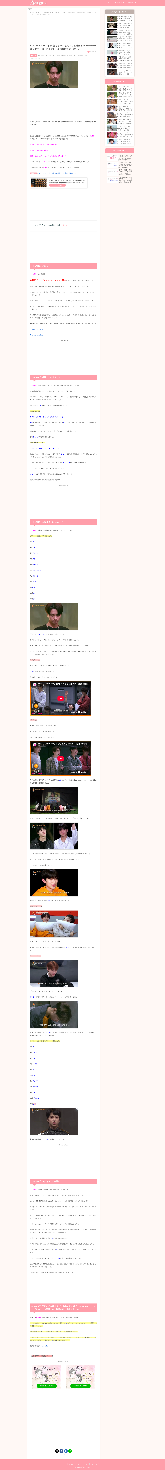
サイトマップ (95, 1464)
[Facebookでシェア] (61, 1451)
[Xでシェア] (57, 1451)
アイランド (57, 55)
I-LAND (34, 55)
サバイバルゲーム (67, 55)
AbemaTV (41, 55)
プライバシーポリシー (82, 1464)
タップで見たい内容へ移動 (47, 225)
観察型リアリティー (37, 58)
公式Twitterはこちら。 (37, 329)
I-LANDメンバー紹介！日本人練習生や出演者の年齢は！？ (57, 173)
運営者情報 (69, 1464)
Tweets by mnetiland (36, 335)
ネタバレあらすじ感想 (81, 55)
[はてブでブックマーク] (66, 1451)
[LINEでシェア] (70, 1451)
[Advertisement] (63, 28)
